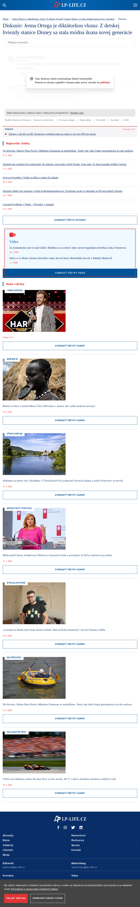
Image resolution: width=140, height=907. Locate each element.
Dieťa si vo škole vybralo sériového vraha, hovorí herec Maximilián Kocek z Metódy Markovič (60, 258)
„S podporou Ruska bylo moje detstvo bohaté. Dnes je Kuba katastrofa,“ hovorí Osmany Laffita (54, 629)
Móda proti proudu (19, 508)
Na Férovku (14, 657)
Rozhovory (77, 840)
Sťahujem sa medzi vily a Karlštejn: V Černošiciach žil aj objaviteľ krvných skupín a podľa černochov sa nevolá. (63, 480)
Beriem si (12, 359)
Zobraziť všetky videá (70, 273)
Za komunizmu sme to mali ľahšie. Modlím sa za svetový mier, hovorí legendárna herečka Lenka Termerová (67, 247)
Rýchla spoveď (16, 583)
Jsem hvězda (15, 290)
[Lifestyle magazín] (69, 5)
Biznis (6, 840)
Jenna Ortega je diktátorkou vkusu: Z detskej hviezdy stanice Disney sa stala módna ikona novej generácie (63, 18)
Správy (75, 845)
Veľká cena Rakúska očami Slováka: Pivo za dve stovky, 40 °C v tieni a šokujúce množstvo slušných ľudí (59, 779)
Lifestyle (8, 850)
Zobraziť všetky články (70, 345)
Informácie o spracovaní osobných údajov (34, 889)
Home (6, 18)
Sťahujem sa (14, 433)
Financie (9, 129)
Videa (74, 875)
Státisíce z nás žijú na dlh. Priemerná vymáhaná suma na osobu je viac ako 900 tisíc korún (52, 134)
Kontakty (8, 875)
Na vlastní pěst (16, 732)
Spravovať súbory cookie (48, 898)
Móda (6, 854)
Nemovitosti (78, 835)
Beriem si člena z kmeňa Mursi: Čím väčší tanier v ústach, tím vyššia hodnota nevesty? (49, 406)
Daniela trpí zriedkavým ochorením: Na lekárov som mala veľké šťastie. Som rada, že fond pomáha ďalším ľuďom (64, 164)
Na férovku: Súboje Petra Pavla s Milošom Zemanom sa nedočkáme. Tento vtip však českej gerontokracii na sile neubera (68, 150)
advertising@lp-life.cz (84, 867)
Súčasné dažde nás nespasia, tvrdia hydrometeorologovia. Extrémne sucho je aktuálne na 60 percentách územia (62, 191)
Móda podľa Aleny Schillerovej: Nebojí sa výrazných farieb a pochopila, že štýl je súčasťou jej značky (57, 555)
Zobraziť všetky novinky (70, 220)
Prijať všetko (16, 898)
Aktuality (8, 835)
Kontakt (76, 850)
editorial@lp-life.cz (14, 867)
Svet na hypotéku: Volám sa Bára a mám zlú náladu (30, 177)
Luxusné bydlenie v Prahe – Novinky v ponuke (28, 204)
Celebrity (8, 845)
